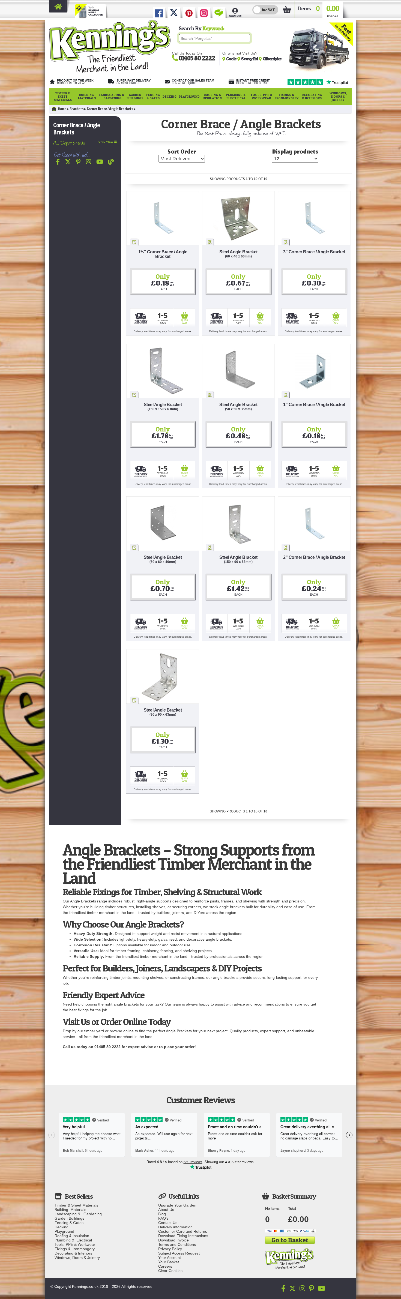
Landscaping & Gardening (111, 96)
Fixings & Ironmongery (286, 96)
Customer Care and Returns (182, 1231)
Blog (162, 1214)
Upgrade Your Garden (177, 1205)
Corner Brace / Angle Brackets (110, 109)
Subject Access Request (179, 1253)
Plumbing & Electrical (236, 96)
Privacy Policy (170, 1249)
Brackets (76, 109)
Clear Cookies (170, 1270)
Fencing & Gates (153, 96)
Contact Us (167, 1222)
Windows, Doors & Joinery (338, 96)
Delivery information (175, 1227)
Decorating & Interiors (312, 96)
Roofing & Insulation (212, 96)
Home (62, 109)
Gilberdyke (272, 58)
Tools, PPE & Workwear (261, 96)
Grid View (105, 141)
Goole (231, 58)
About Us (166, 1209)
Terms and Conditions (177, 1244)
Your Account (169, 1257)
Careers (165, 1266)
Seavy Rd (250, 58)
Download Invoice (173, 1240)
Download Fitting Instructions (183, 1236)
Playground (189, 96)
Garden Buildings (135, 96)
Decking (169, 96)
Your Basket (168, 1262)
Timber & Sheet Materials (63, 96)
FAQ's (163, 1218)
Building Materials (87, 96)
